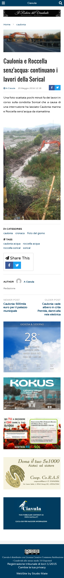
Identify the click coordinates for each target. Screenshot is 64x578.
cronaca (20, 233)
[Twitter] (58, 87)
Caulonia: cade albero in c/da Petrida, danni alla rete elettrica (49, 309)
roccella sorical (11, 247)
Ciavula (32, 3)
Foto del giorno (36, 233)
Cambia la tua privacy (32, 567)
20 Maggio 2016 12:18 (29, 88)
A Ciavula (10, 88)
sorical (26, 247)
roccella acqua (31, 243)
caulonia (8, 233)
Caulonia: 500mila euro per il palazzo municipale (15, 307)
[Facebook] (52, 87)
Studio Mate (40, 573)
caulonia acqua (11, 243)
